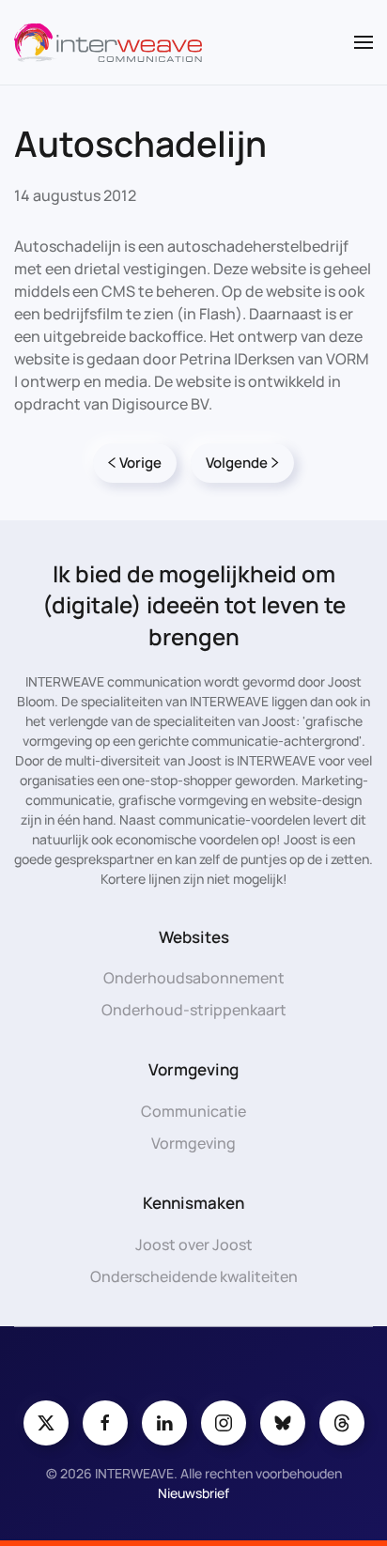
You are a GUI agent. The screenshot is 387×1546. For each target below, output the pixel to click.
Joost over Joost (194, 1244)
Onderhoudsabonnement (194, 977)
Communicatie (193, 1111)
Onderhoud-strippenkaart (193, 1009)
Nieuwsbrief (193, 1493)
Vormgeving (193, 1143)
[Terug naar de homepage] (108, 42)
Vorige (140, 462)
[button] (363, 42)
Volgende (237, 462)
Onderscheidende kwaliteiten (194, 1276)
